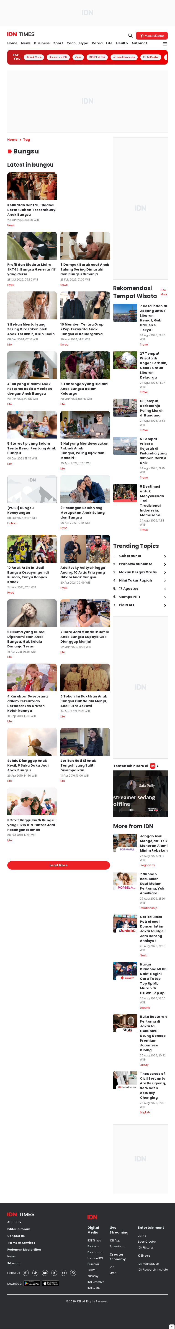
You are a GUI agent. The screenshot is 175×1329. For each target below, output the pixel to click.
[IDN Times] (20, 34)
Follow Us (13, 1273)
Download (14, 1284)
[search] (130, 35)
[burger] (165, 43)
